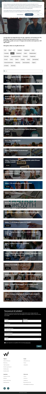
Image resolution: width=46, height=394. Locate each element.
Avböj (38, 14)
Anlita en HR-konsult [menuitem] (6, 360)
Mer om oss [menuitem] (26, 374)
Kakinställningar (20, 14)
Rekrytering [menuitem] (5, 362)
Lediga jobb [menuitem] (26, 364)
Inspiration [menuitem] (5, 374)
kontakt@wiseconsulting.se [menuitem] (29, 384)
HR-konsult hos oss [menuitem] (27, 360)
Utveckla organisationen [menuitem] (7, 366)
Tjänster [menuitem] (5, 358)
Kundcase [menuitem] (5, 378)
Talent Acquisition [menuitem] (6, 364)
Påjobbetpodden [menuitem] (6, 382)
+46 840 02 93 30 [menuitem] (27, 382)
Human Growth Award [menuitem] (7, 380)
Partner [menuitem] (25, 362)
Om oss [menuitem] (25, 376)
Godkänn (29, 14)
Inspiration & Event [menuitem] (6, 376)
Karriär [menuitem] (25, 358)
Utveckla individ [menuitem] (6, 370)
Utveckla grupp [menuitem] (6, 368)
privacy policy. (28, 342)
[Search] (4, 71)
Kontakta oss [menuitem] (26, 380)
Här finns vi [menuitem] (25, 378)
